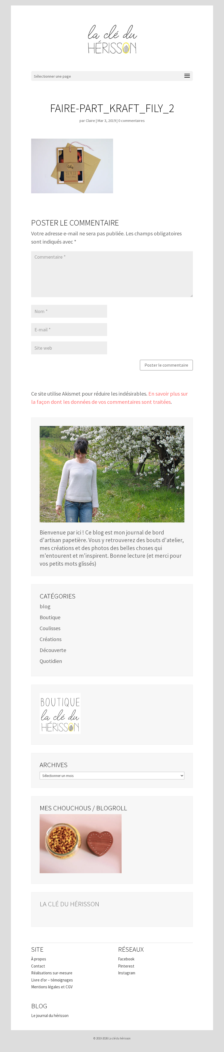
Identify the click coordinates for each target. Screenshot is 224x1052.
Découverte (53, 650)
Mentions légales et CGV (52, 986)
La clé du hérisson (69, 903)
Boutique (50, 617)
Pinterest (126, 966)
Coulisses (50, 628)
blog (45, 606)
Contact (38, 966)
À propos (38, 959)
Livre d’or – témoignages (52, 980)
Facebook (126, 959)
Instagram (126, 972)
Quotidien (51, 661)
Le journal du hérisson (50, 1015)
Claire (90, 120)
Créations (50, 639)
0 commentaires (131, 120)
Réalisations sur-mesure (51, 972)
